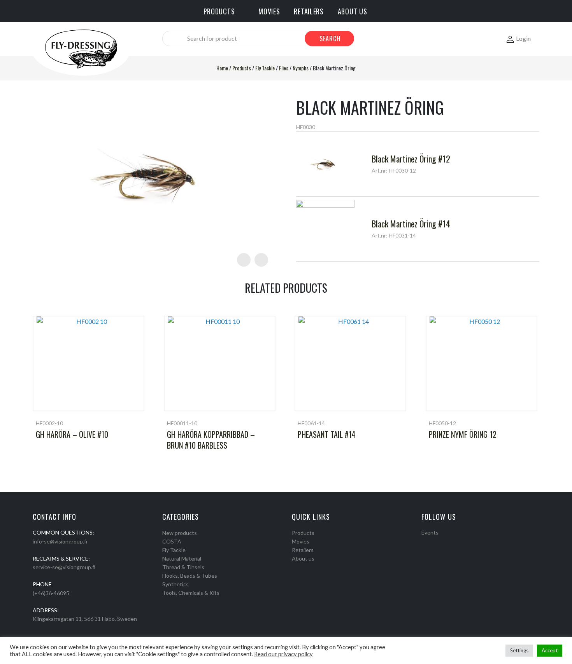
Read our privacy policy (283, 654)
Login (523, 38)
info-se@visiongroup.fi (60, 541)
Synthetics (175, 584)
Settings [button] (519, 650)
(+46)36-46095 (51, 593)
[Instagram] (434, 542)
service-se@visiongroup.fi (64, 567)
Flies (283, 68)
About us (303, 558)
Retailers (303, 550)
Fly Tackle (265, 68)
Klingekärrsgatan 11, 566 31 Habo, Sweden (85, 618)
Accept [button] (550, 650)
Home (222, 68)
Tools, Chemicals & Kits (190, 592)
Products (241, 68)
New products (179, 532)
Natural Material (181, 558)
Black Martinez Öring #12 (411, 158)
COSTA (171, 541)
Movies (300, 541)
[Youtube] (444, 542)
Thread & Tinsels (183, 567)
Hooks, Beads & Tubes (189, 575)
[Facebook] (424, 542)
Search (329, 38)
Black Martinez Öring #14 (411, 223)
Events (430, 532)
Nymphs (301, 68)
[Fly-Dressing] (81, 48)
